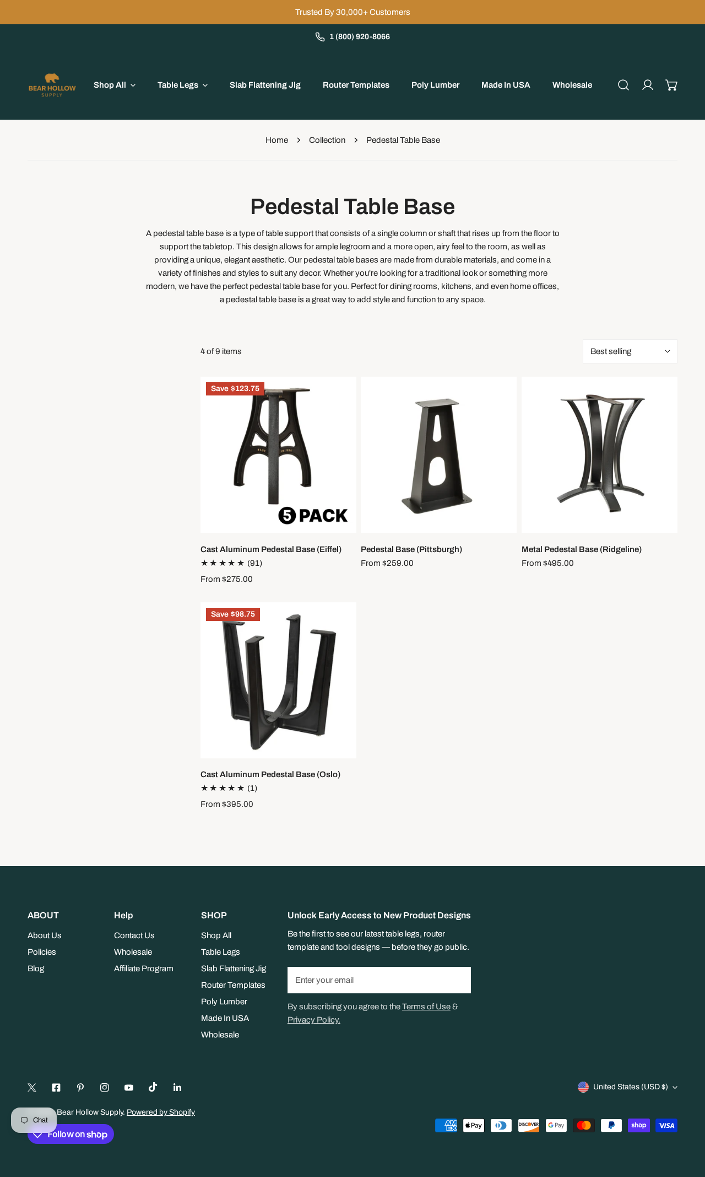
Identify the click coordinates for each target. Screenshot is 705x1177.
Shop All (216, 935)
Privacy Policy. (314, 1019)
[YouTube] (129, 1087)
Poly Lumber (224, 1001)
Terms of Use (426, 1006)
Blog (36, 968)
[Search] (623, 85)
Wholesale (133, 952)
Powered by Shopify (161, 1112)
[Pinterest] (80, 1087)
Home (276, 140)
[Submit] (456, 979)
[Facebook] (56, 1087)
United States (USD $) (630, 1087)
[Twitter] (32, 1087)
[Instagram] (105, 1087)
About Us (45, 935)
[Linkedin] (177, 1087)
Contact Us (134, 935)
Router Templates (233, 985)
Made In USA (225, 1018)
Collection (327, 140)
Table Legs (220, 952)
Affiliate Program (143, 968)
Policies (42, 952)
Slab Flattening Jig (233, 968)
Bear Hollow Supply (90, 1112)
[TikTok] (153, 1087)
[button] (672, 85)
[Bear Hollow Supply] (52, 85)
